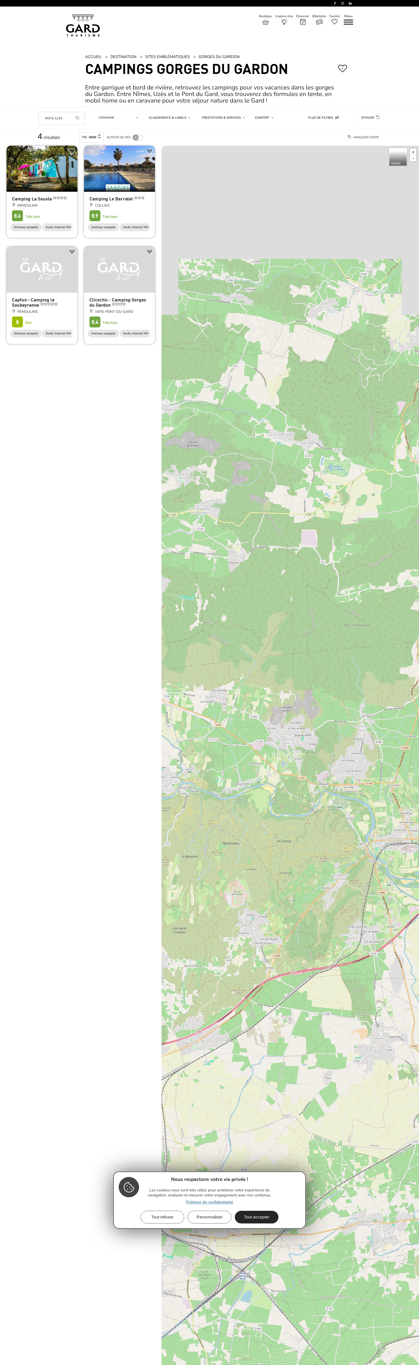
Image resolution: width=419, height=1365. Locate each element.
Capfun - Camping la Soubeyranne (33, 156)
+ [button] (413, 6)
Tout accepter (257, 1216)
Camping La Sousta (32, 53)
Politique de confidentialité (209, 1201)
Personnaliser (210, 1216)
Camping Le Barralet (111, 53)
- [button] (413, 12)
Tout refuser (162, 1216)
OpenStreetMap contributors (189, 1362)
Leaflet (414, 1362)
